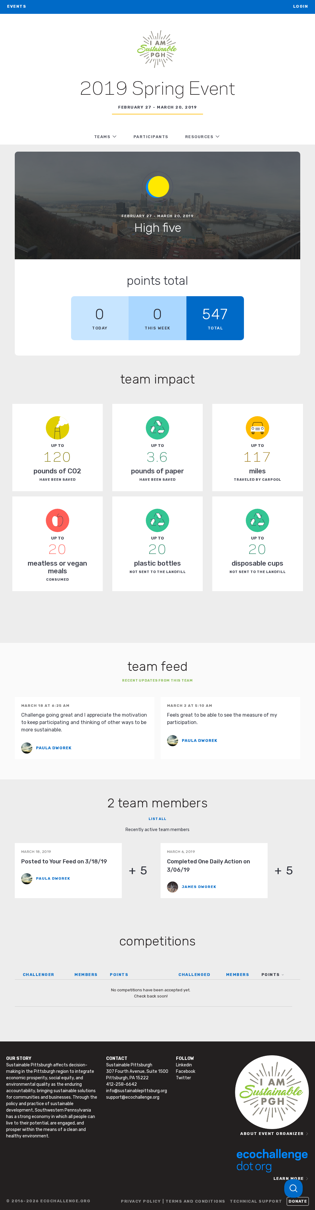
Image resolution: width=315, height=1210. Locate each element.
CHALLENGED (194, 974)
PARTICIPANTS (151, 136)
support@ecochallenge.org (132, 1097)
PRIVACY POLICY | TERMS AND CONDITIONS (173, 1201)
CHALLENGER (38, 974)
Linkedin (184, 1065)
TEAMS (102, 136)
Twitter (183, 1078)
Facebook (185, 1071)
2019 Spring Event (157, 89)
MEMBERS (86, 974)
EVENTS (16, 6)
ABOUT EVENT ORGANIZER (272, 1133)
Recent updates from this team (157, 681)
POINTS (119, 974)
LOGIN (300, 6)
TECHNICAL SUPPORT (256, 1201)
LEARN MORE (288, 1178)
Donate (298, 1201)
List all (157, 819)
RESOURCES (199, 136)
